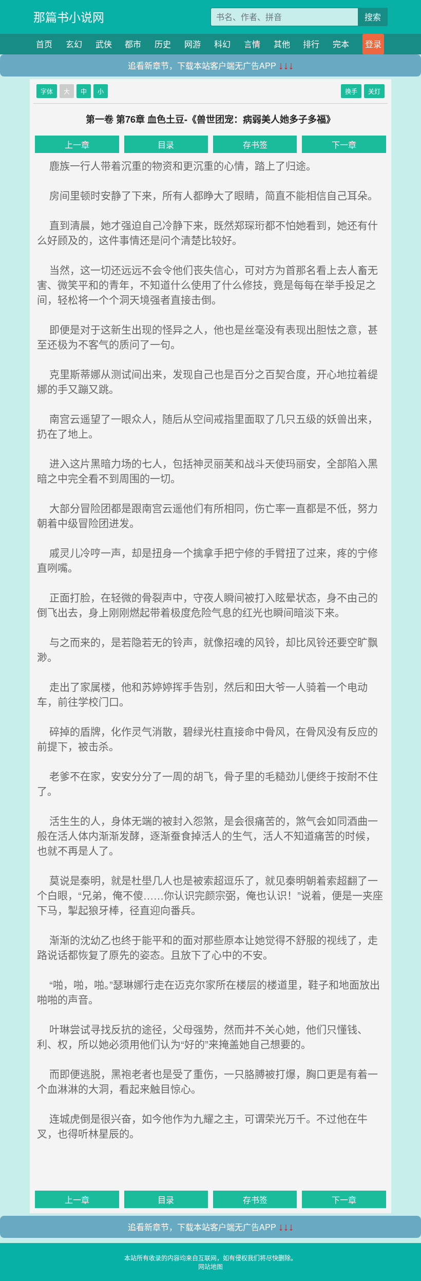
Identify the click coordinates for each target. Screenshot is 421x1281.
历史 (163, 44)
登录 (373, 44)
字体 (47, 91)
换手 (351, 91)
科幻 (222, 44)
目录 (166, 144)
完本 (341, 44)
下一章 (344, 144)
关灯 (374, 91)
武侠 (103, 44)
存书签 (255, 144)
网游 (192, 44)
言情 (252, 44)
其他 (282, 44)
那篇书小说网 (68, 16)
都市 (133, 44)
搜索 (373, 17)
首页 (44, 44)
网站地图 (210, 1266)
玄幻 (74, 44)
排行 (311, 44)
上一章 (77, 144)
